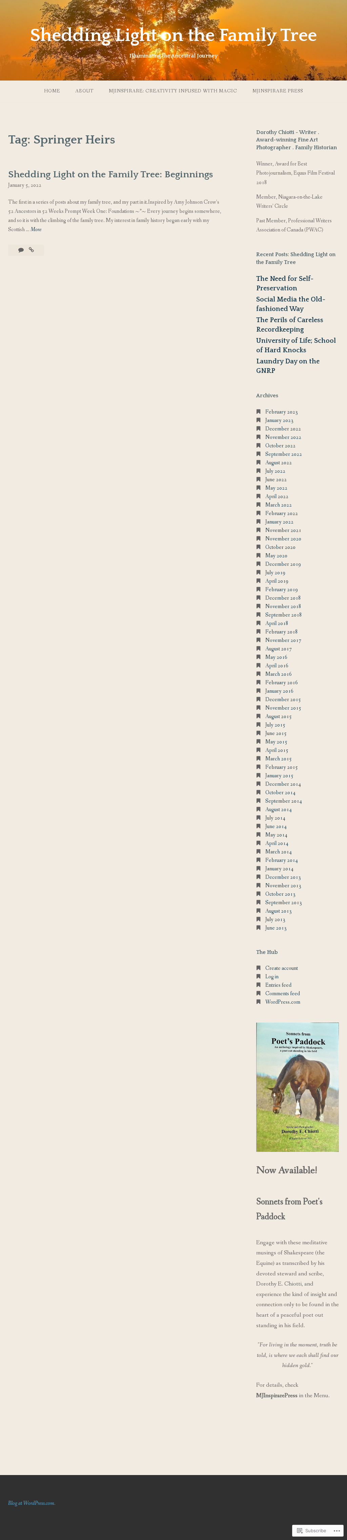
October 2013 (280, 894)
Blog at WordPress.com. (31, 1503)
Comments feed (282, 993)
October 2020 (280, 547)
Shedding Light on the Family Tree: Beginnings (110, 174)
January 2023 (279, 420)
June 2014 (276, 826)
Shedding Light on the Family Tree (173, 35)
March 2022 (278, 505)
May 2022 (276, 488)
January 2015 (279, 775)
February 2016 (281, 682)
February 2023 (281, 412)
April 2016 (276, 665)
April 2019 (276, 581)
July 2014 (275, 818)
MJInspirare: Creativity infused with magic (173, 91)
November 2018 (283, 606)
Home (52, 91)
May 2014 (276, 835)
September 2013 (283, 902)
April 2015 (276, 750)
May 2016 (276, 657)
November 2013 (283, 885)
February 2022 (281, 513)
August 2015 (278, 716)
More (35, 230)
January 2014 (279, 868)
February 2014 (281, 860)
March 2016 (278, 674)
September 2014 (283, 801)
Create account (281, 968)
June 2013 (276, 928)
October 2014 (280, 792)
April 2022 (276, 496)
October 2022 (280, 445)
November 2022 (283, 437)
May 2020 (276, 555)
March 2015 (278, 758)
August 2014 (278, 809)
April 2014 (276, 843)
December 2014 (283, 784)
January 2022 (279, 522)
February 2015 (281, 767)
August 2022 (278, 462)
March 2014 (278, 851)
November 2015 (283, 708)
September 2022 (283, 454)
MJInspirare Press (277, 91)
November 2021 (283, 530)
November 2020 (283, 538)
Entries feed (278, 985)
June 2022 (276, 479)
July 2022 (275, 471)
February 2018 (281, 631)
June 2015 (276, 733)
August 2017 (278, 648)
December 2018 (283, 598)
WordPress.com (282, 1002)
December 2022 (283, 428)
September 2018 (283, 615)
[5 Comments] (21, 250)
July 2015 (275, 725)
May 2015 (276, 741)
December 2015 (283, 699)
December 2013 (283, 877)
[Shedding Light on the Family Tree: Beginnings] (31, 250)
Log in (272, 976)
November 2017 (283, 640)
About (84, 91)
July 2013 (275, 919)
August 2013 (278, 911)
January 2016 (279, 691)
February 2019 (281, 589)
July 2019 (275, 572)
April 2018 (276, 623)
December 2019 (283, 564)
